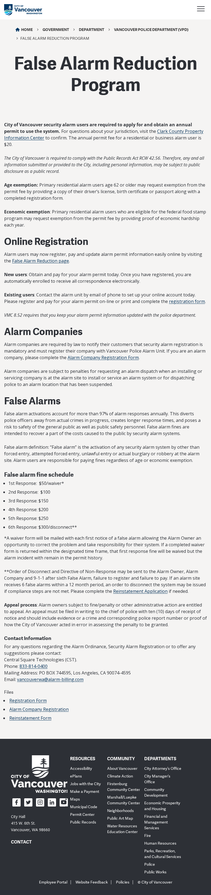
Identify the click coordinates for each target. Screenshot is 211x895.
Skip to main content (25, 47)
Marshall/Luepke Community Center (123, 800)
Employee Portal (53, 882)
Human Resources (160, 843)
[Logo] (39, 774)
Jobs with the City (85, 784)
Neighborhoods (120, 810)
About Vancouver (122, 768)
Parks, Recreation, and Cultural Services (162, 853)
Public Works (155, 872)
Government (56, 29)
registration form (187, 301)
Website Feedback (92, 882)
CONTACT (21, 842)
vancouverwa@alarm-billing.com (50, 679)
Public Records (83, 822)
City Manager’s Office (157, 779)
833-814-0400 (34, 666)
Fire (147, 835)
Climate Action (120, 776)
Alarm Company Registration (39, 709)
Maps (75, 799)
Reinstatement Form (30, 718)
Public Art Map (120, 818)
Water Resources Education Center (122, 828)
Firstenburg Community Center (123, 786)
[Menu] (200, 9)
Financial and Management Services (156, 822)
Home (27, 29)
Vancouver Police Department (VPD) (151, 29)
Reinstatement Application (140, 591)
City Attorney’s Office (162, 768)
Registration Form (28, 700)
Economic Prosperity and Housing (162, 805)
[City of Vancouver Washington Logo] (23, 10)
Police (149, 864)
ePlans (76, 776)
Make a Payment (84, 791)
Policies (122, 882)
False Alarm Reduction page (40, 261)
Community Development (156, 792)
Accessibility (81, 768)
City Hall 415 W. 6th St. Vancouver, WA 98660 (30, 823)
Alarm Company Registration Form (103, 357)
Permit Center (82, 814)
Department (91, 29)
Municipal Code (83, 807)
